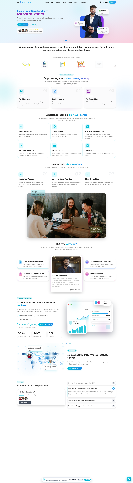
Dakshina (83, 2)
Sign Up (112, 2)
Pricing (70, 2)
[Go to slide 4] (69, 40)
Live (52, 2)
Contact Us (21, 395)
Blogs (64, 2)
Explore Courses (34, 29)
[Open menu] (18, 2)
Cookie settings (72, 479)
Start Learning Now (74, 368)
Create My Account (45, 324)
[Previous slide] (3, 21)
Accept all (87, 479)
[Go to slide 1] (63, 40)
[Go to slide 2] (66, 40)
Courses (47, 2)
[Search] (100, 2)
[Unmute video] (115, 11)
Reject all (80, 479)
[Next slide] (129, 21)
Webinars (58, 2)
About (75, 2)
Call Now (33, 324)
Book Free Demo (23, 324)
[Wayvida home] (25, 2)
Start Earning (22, 29)
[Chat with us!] (129, 479)
